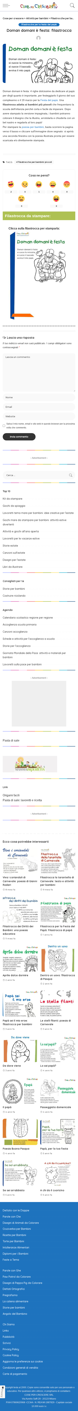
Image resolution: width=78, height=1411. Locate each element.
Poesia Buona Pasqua (16, 1148)
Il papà (7, 1107)
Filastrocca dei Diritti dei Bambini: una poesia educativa (18, 930)
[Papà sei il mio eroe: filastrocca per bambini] (20, 1003)
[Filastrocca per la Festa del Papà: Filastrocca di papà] (57, 909)
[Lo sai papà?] (57, 1049)
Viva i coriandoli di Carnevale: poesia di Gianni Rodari (20, 881)
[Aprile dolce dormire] (20, 958)
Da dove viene (12, 1065)
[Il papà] (20, 1090)
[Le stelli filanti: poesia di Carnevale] (57, 1003)
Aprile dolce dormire (15, 975)
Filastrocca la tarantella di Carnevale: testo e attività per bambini (57, 881)
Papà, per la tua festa (54, 1148)
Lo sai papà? (48, 1065)
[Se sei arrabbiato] (20, 1173)
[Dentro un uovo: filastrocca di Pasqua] (57, 958)
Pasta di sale (11, 740)
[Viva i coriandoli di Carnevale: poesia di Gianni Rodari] (20, 860)
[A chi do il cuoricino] (57, 1173)
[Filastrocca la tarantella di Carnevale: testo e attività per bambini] (57, 860)
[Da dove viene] (20, 1049)
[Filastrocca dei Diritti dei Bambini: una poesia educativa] (20, 909)
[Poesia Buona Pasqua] (20, 1132)
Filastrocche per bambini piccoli (35, 162)
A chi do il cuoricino (52, 1190)
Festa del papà (49, 100)
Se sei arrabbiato (13, 1190)
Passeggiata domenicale (55, 1107)
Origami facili (11, 795)
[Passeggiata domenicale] (57, 1090)
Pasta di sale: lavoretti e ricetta (22, 800)
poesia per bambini (33, 126)
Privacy (2, 1393)
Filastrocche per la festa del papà (39, 24)
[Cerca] (71, 5)
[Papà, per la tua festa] (57, 1132)
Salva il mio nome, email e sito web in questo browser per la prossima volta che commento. (40, 426)
